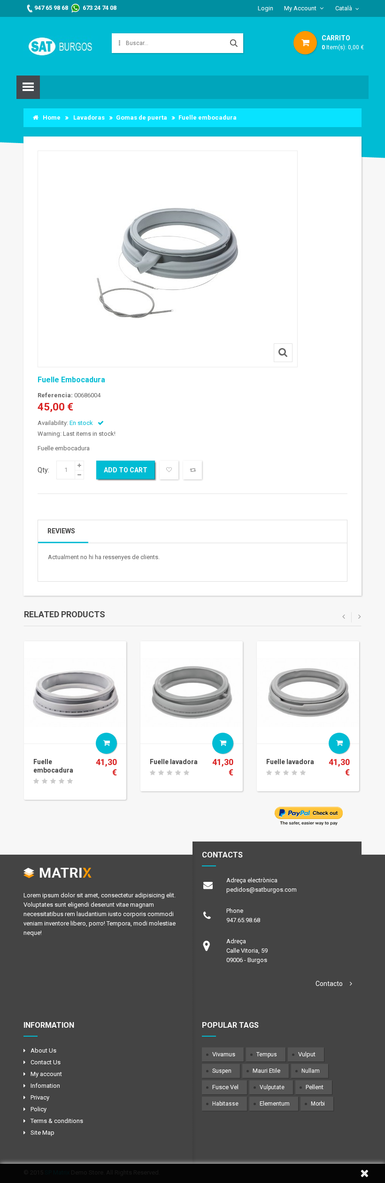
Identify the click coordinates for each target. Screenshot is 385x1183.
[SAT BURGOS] (60, 45)
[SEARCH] (233, 43)
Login (265, 8)
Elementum (275, 1103)
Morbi (318, 1103)
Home (49, 117)
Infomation (45, 1085)
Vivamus (223, 1054)
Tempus (266, 1054)
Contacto (329, 983)
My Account (300, 8)
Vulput (307, 1054)
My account (46, 1073)
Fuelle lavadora (174, 762)
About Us (43, 1050)
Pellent (314, 1087)
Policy (38, 1109)
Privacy (40, 1097)
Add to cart (125, 470)
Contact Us (46, 1062)
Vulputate (272, 1087)
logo (99, 876)
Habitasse (225, 1103)
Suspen (221, 1071)
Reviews (61, 531)
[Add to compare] (192, 470)
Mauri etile (266, 1070)
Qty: (43, 470)
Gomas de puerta (141, 117)
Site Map (42, 1132)
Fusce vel (225, 1087)
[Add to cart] (106, 743)
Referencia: (55, 395)
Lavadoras (89, 117)
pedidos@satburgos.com (261, 889)
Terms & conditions (57, 1120)
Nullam (310, 1071)
